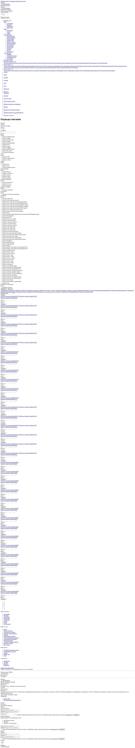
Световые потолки (12, 55)
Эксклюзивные (8, 34)
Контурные (10, 58)
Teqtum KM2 (10, 40)
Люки (5, 629)
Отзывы (6, 80)
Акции (5, 72)
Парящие (9, 54)
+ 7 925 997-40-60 (5, 8)
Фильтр (3, 294)
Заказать (3, 304)
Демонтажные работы (9, 636)
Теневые (9, 48)
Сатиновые (10, 23)
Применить (3, 289)
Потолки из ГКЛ (8, 60)
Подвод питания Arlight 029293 (9, 463)
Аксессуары (7, 64)
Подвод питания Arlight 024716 (9, 297)
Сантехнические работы (10, 639)
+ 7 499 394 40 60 (5, 4)
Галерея (6, 77)
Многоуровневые (11, 43)
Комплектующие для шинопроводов (13, 112)
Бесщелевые (10, 46)
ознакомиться (68, 714)
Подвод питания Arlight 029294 (9, 574)
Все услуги (7, 644)
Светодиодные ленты (9, 101)
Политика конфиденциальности (12, 700)
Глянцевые (10, 26)
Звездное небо (10, 36)
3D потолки (10, 47)
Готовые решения (9, 61)
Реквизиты (7, 661)
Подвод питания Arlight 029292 (9, 519)
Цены (5, 74)
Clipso (8, 33)
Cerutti (8, 32)
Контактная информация (7, 668)
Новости (6, 91)
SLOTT (9, 50)
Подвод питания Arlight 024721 (9, 408)
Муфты (6, 107)
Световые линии (11, 57)
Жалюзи (6, 635)
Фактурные (10, 27)
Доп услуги (7, 69)
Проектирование (8, 640)
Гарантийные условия (10, 651)
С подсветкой (7, 53)
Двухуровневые (11, 37)
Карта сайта (7, 698)
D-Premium (10, 30)
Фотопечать (10, 51)
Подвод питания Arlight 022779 (9, 353)
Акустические (10, 44)
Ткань (5, 29)
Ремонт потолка (8, 630)
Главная (6, 95)
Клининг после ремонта (10, 633)
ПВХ (5, 22)
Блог (5, 86)
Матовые (9, 25)
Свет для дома (7, 98)
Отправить (76, 714)
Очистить (10, 289)
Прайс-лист (7, 654)
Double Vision (10, 39)
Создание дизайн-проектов (11, 642)
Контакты (6, 93)
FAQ (5, 83)
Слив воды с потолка (9, 632)
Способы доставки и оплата (11, 650)
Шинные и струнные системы (12, 109)
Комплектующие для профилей (12, 104)
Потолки (6, 20)
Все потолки (7, 624)
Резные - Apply (11, 41)
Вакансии (6, 89)
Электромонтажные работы (11, 637)
